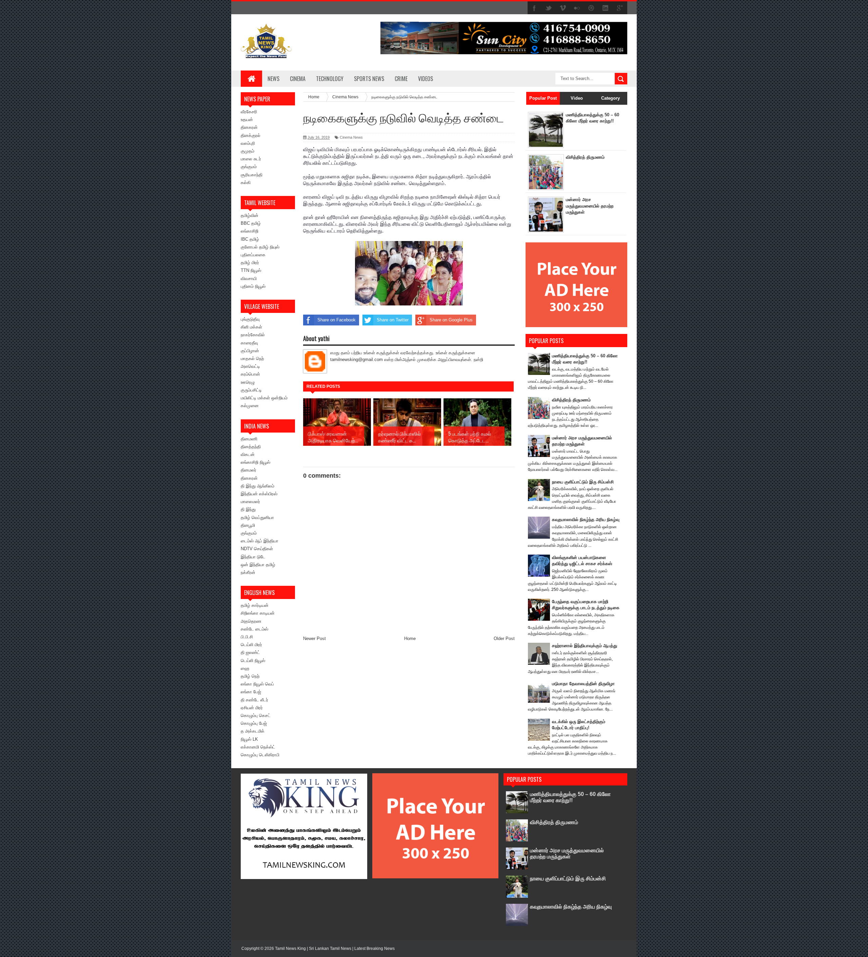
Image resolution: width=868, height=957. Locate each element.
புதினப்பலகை (253, 254)
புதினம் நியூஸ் (253, 286)
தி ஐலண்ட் (250, 652)
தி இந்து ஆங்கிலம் (257, 486)
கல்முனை (250, 405)
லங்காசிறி (249, 231)
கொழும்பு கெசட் (256, 715)
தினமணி (249, 438)
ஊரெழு (248, 382)
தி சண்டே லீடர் (254, 699)
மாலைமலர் (250, 501)
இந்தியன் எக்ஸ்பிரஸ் (259, 493)
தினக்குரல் (250, 135)
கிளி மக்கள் (251, 327)
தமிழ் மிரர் (250, 262)
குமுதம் (247, 151)
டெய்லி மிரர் (251, 644)
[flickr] (577, 8)
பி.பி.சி (247, 636)
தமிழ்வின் (249, 215)
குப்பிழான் (250, 350)
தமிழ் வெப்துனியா (257, 517)
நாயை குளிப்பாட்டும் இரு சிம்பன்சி (583, 481)
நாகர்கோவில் (253, 334)
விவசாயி (249, 278)
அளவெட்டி (250, 366)
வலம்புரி (248, 143)
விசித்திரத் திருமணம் (585, 157)
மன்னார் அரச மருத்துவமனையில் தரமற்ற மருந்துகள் (589, 205)
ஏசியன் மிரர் (252, 707)
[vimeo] (563, 8)
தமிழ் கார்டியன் (255, 605)
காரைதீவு (249, 342)
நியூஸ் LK (249, 739)
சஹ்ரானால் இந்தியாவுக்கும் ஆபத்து (584, 645)
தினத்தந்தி (251, 446)
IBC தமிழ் (250, 239)
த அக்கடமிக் (252, 731)
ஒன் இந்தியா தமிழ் (258, 564)
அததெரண (251, 621)
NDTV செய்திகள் (257, 548)
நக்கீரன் (248, 572)
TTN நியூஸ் (251, 270)
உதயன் (247, 119)
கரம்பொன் (250, 374)
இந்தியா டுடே (253, 556)
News (273, 79)
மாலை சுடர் (251, 158)
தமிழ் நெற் (250, 676)
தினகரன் (249, 127)
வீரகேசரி (249, 111)
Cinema (297, 79)
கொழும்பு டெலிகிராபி (260, 754)
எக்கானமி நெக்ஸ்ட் (258, 747)
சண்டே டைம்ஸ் (254, 629)
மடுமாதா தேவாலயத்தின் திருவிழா (583, 683)
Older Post (504, 638)
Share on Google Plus (451, 319)
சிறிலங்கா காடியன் (258, 613)
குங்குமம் (249, 166)
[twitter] (548, 8)
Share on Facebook (336, 319)
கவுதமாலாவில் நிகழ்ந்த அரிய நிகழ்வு (585, 519)
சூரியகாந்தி (251, 174)
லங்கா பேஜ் (251, 691)
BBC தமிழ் (251, 223)
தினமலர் (248, 470)
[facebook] (534, 8)
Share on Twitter (393, 319)
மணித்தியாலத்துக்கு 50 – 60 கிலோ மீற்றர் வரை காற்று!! (570, 797)
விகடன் (248, 454)
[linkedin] (605, 8)
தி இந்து (248, 509)
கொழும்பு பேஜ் (254, 723)
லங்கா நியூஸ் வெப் (257, 683)
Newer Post (314, 638)
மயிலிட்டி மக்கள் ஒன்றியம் (264, 397)
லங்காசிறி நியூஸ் (255, 462)
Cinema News (351, 137)
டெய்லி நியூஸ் (253, 660)
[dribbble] (591, 8)
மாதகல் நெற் (252, 358)
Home (410, 638)
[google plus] (620, 8)
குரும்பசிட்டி (251, 390)
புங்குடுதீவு (250, 319)
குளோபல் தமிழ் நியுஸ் (260, 247)
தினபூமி (248, 525)
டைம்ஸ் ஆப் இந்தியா (259, 540)
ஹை (245, 668)
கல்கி (246, 182)
